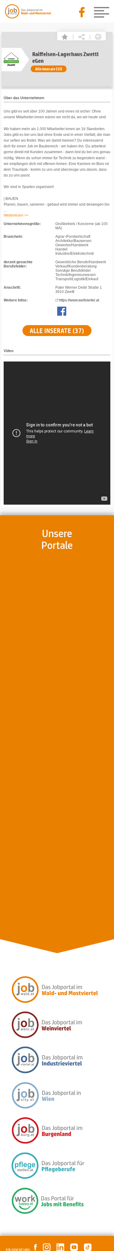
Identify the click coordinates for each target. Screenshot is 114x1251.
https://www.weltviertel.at (79, 300)
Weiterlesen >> (16, 215)
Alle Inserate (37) (48, 68)
